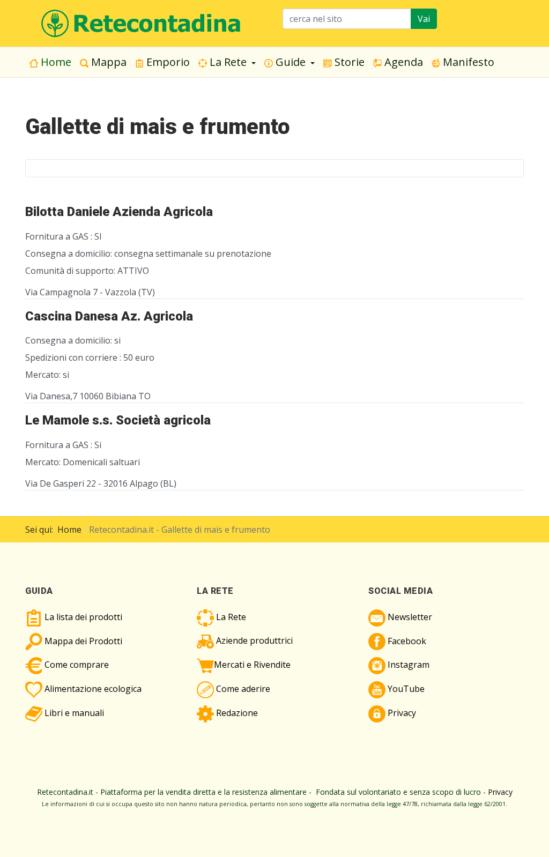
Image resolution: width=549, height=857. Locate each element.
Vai (424, 19)
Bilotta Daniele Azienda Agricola (119, 211)
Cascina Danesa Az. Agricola (109, 316)
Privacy (500, 792)
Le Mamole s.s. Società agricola (118, 420)
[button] (227, 62)
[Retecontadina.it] (141, 22)
